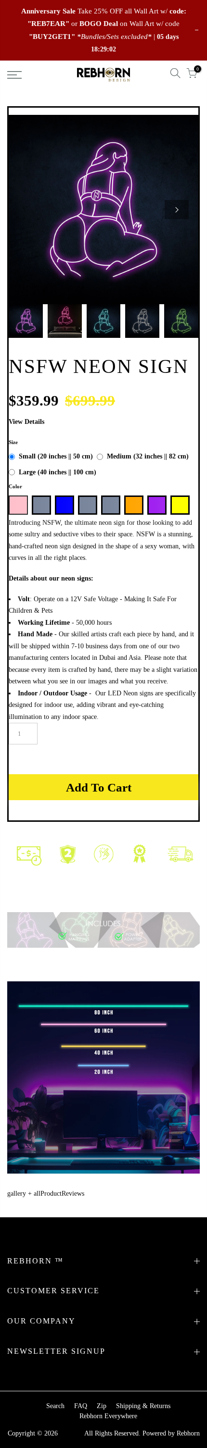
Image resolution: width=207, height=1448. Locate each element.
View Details (26, 421)
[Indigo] (110, 505)
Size (13, 442)
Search (55, 1406)
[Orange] (133, 505)
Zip (101, 1406)
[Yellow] (180, 505)
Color (15, 486)
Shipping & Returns (143, 1406)
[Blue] (64, 505)
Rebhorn (188, 1433)
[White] (87, 505)
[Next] (177, 209)
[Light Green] (41, 505)
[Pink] (18, 505)
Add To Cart (98, 787)
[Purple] (157, 505)
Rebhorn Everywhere (108, 1416)
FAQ (80, 1406)
